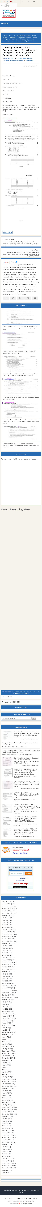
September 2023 (7, 941)
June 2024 (5, 920)
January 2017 (6, 1077)
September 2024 (7, 913)
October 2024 (6, 911)
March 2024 (6, 927)
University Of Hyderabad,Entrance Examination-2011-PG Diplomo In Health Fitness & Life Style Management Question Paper (25, 819)
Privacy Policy (32, 1)
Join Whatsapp (7, 697)
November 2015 (7, 1109)
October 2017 (6, 1056)
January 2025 (6, 904)
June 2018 (5, 1037)
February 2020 (7, 1021)
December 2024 (7, 906)
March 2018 (6, 1044)
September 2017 (7, 1058)
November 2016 (7, 1081)
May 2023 (5, 951)
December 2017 (7, 1051)
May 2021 (5, 1007)
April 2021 (5, 1009)
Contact (24, 1)
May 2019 (5, 1030)
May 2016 (5, 1095)
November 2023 (7, 936)
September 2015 (7, 1114)
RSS (11, 869)
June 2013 (5, 1172)
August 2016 (6, 1088)
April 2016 (5, 1098)
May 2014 (5, 1151)
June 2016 (5, 1093)
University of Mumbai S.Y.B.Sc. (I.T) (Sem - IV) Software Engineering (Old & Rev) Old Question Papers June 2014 (26, 794)
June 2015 (5, 1121)
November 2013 (7, 1165)
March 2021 (6, 1011)
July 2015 (5, 1119)
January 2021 (6, 1016)
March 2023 (6, 955)
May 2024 (5, 922)
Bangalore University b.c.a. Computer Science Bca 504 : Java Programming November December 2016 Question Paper (26, 783)
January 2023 (6, 960)
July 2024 (5, 918)
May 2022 (5, 979)
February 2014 (7, 1158)
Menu (5, 24)
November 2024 (7, 908)
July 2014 (5, 1147)
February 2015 (6, 1130)
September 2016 (7, 1086)
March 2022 (6, 983)
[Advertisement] (12, 69)
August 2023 (6, 943)
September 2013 (7, 1168)
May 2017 (5, 1067)
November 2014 (7, 1137)
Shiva (14, 262)
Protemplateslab (28, 1201)
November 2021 (7, 993)
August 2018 (6, 1035)
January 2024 (6, 932)
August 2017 (6, 1060)
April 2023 (5, 953)
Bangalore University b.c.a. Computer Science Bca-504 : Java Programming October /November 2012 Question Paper (26, 734)
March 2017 (6, 1072)
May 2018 (20, 60)
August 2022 (6, 972)
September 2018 (7, 1032)
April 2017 (5, 1070)
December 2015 (7, 1107)
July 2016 (5, 1091)
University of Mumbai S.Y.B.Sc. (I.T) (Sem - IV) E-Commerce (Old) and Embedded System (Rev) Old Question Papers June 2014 (25, 831)
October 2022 (6, 967)
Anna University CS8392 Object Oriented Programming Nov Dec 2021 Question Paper (21, 751)
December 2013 (7, 1163)
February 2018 (7, 1046)
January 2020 (6, 1023)
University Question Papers (23, 1198)
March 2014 (6, 1156)
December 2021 (7, 990)
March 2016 (6, 1100)
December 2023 (7, 934)
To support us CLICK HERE (11, 702)
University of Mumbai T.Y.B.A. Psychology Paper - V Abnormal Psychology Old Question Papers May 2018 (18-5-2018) (21, 243)
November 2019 (7, 1025)
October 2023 (6, 939)
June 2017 (5, 1065)
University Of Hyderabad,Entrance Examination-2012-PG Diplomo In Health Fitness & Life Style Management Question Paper (25, 771)
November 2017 (7, 1053)
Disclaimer (17, 1)
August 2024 (6, 915)
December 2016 (7, 1079)
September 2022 (7, 969)
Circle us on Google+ (20, 884)
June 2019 (5, 1028)
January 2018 (6, 1049)
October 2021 (6, 995)
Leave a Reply (29, 60)
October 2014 (6, 1140)
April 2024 (5, 925)
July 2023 (5, 946)
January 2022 (6, 988)
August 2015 (6, 1116)
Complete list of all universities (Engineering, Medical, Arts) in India (20, 743)
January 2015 (6, 1133)
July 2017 (5, 1063)
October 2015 (6, 1112)
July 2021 (5, 1002)
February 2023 (7, 957)
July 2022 (5, 974)
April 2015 (5, 1126)
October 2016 (6, 1084)
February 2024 (7, 930)
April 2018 (5, 1042)
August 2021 (6, 1000)
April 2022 (5, 981)
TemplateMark (27, 1203)
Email (30, 868)
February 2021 (6, 1014)
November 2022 (7, 964)
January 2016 (6, 1105)
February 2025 (7, 901)
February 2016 (6, 1102)
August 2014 (6, 1144)
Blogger (21, 1192)
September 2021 (7, 997)
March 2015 (6, 1128)
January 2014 (6, 1161)
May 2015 (5, 1123)
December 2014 (7, 1135)
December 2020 (7, 1018)
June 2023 (5, 948)
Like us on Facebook (22, 879)
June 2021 (5, 1004)
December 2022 (7, 962)
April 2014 (5, 1154)
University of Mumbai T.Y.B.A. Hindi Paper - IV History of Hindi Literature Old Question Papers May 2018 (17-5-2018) (20, 374)
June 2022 (5, 976)
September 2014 (7, 1142)
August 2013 (6, 1170)
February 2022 (7, 986)
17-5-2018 (19, 58)
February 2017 (7, 1074)
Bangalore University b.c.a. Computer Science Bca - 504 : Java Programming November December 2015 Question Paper (26, 760)
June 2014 (5, 1149)
